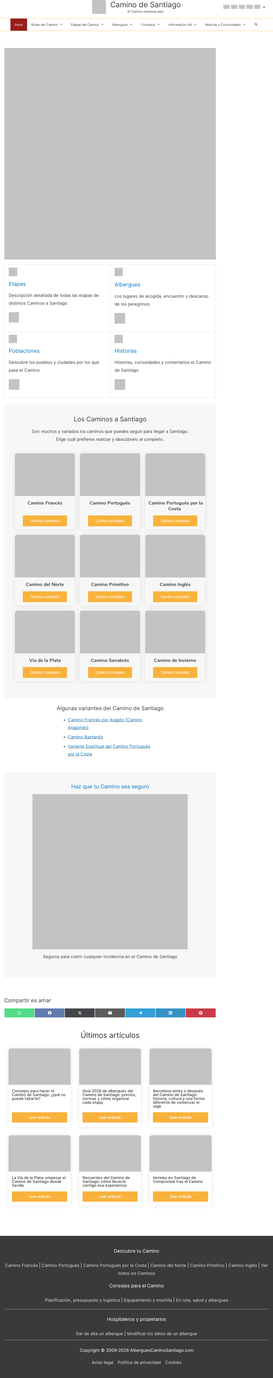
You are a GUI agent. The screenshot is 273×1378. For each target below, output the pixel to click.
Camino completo (45, 521)
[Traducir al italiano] (249, 7)
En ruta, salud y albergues (202, 1300)
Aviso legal (102, 1362)
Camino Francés (45, 503)
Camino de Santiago (145, 4)
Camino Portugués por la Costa (175, 506)
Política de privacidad (139, 1362)
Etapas (17, 284)
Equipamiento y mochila (148, 1300)
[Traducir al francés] (234, 7)
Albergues (127, 284)
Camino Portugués (110, 503)
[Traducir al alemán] (242, 7)
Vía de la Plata (45, 660)
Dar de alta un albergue (99, 1333)
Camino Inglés (175, 584)
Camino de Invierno (175, 660)
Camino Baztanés (85, 737)
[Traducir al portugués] (257, 7)
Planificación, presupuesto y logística (82, 1300)
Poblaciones (24, 351)
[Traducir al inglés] (226, 7)
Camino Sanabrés (110, 660)
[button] (256, 24)
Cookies (173, 1362)
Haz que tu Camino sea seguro (110, 786)
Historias (126, 351)
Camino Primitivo (110, 584)
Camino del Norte (45, 584)
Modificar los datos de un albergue (162, 1333)
